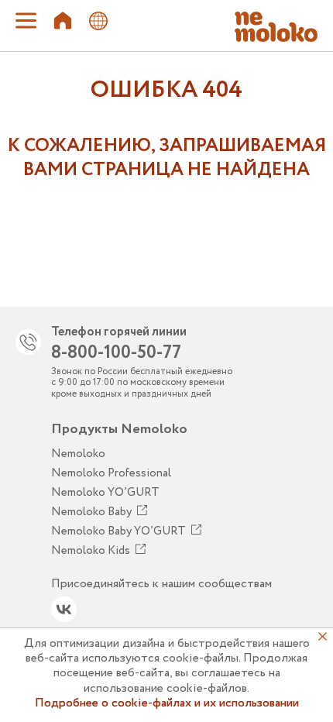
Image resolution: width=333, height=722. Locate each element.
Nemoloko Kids (90, 550)
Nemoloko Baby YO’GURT (118, 531)
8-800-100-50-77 (116, 353)
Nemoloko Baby (91, 512)
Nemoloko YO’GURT (105, 492)
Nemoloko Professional (111, 473)
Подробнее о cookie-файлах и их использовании (167, 703)
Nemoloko (78, 453)
